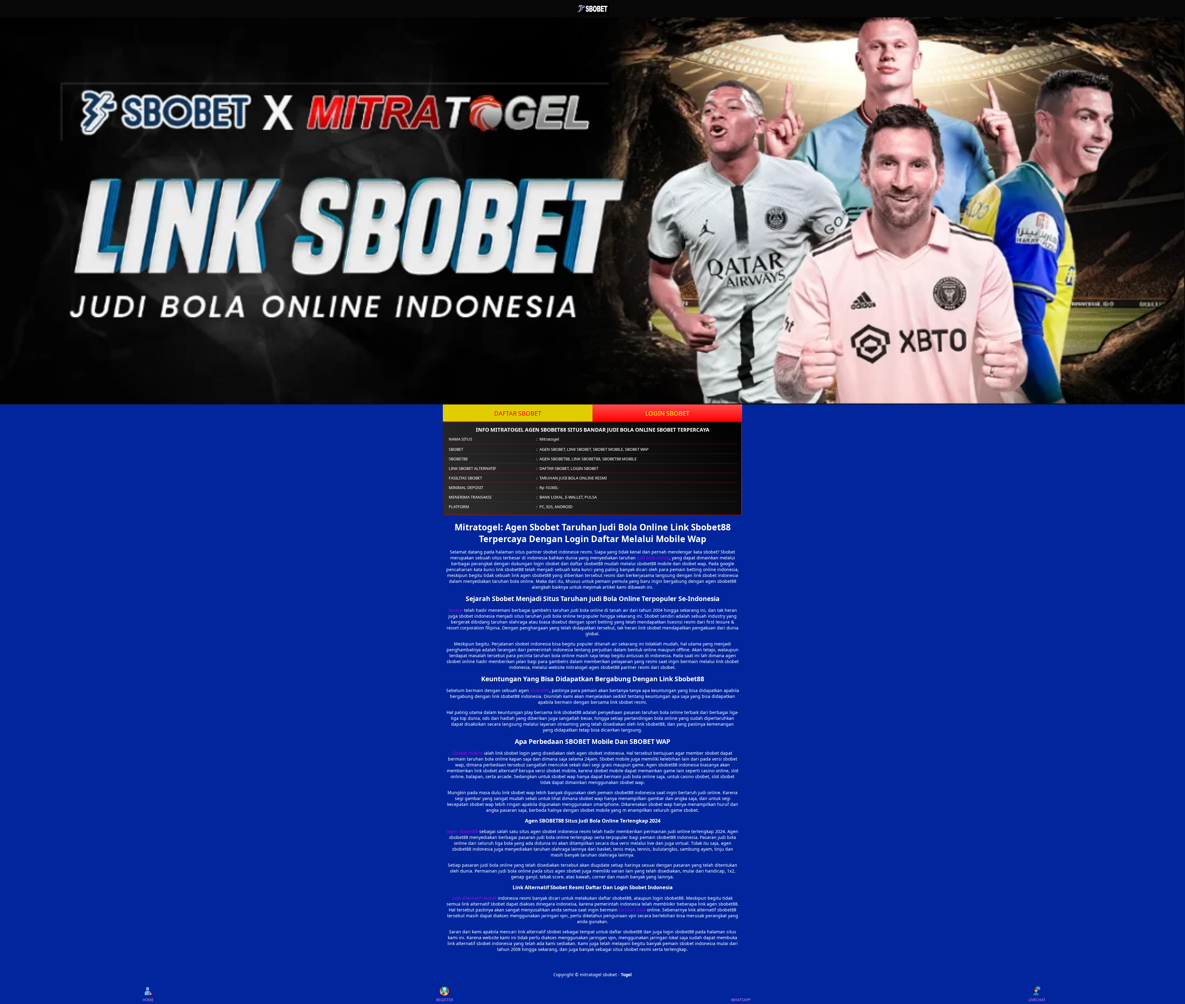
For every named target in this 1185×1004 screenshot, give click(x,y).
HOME (148, 999)
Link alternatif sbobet (474, 898)
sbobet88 (539, 690)
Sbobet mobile (468, 753)
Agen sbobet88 (462, 831)
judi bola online (653, 558)
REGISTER (444, 999)
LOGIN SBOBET (667, 413)
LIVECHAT (1037, 999)
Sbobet (455, 610)
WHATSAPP (740, 999)
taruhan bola (632, 910)
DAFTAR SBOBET (517, 413)
